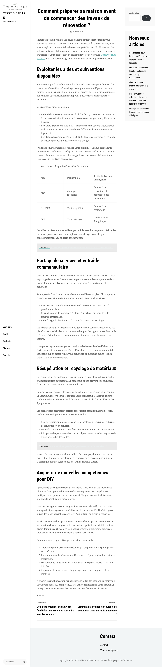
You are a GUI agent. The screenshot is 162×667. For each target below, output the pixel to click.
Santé (5, 334)
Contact (104, 645)
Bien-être (7, 326)
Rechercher (134, 13)
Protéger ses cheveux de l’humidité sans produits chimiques (139, 112)
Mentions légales (109, 650)
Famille (6, 355)
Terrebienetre (14, 15)
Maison (6, 348)
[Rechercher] (146, 18)
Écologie (7, 341)
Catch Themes (126, 660)
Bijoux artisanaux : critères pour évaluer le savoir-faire (138, 85)
